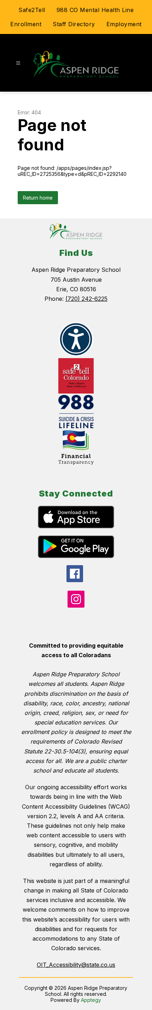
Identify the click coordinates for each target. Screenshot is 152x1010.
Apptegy (91, 1000)
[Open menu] (18, 63)
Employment (124, 24)
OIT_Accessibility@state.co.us (76, 964)
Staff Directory (74, 24)
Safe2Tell (31, 9)
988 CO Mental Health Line (95, 9)
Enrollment (25, 24)
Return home (38, 198)
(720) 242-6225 (86, 298)
